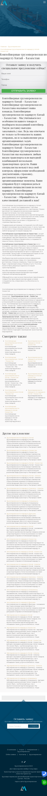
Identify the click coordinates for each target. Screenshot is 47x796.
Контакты (22, 754)
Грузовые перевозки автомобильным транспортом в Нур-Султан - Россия (23, 777)
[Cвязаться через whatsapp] (44, 782)
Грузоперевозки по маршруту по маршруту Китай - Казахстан (36, 397)
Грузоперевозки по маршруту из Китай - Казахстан (35, 365)
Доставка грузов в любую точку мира (23, 769)
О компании (11, 749)
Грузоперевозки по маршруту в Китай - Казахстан (35, 381)
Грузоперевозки (23, 751)
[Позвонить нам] (44, 774)
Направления (32, 749)
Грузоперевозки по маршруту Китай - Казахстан (35, 348)
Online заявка (11, 754)
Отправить (33, 726)
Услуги (21, 749)
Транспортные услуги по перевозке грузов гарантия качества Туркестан (23, 773)
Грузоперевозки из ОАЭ (24, 766)
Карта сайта (19, 781)
